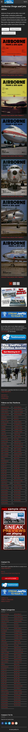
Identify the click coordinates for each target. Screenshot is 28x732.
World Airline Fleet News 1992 (5, 503)
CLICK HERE (4, 331)
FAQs (2, 396)
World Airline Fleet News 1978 (18, 490)
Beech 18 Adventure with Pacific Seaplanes (18, 417)
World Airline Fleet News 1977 (5, 490)
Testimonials (4, 398)
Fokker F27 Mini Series (5, 446)
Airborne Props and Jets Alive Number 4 (12, 196)
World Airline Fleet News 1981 (5, 495)
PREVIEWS (4, 395)
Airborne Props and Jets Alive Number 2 (12, 115)
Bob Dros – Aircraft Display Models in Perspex (18, 419)
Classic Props (17, 434)
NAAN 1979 (4, 468)
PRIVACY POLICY (5, 601)
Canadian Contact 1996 (18, 431)
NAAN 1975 (4, 463)
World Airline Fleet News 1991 (18, 500)
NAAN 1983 (4, 473)
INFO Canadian (4, 448)
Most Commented (8, 33)
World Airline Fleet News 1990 (5, 500)
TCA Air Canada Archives (5, 488)
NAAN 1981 (4, 470)
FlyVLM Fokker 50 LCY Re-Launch (18, 444)
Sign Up (18, 573)
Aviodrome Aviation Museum (4, 417)
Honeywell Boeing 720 (18, 446)
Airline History (4, 412)
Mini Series (16, 458)
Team (6, 396)
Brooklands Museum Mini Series (4, 424)
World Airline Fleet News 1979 (5, 493)
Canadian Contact (18, 426)
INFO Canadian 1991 (4, 454)
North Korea (4, 480)
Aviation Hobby (18, 414)
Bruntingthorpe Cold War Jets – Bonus (18, 424)
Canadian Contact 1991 (4, 431)
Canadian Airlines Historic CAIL (5, 427)
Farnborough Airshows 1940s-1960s (5, 441)
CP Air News (4, 436)
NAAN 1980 (17, 468)
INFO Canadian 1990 (17, 451)
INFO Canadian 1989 (4, 451)
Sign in (25, 1)
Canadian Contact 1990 (18, 429)
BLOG (2, 571)
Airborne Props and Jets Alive (5, 407)
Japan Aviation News (4, 456)
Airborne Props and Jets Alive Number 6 (12, 277)
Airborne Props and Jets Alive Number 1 (12, 75)
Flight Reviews (17, 441)
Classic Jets (3, 434)
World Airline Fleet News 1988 (5, 498)
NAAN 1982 (17, 470)
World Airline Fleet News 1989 (18, 498)
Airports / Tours (5, 414)
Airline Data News (18, 409)
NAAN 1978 (17, 466)
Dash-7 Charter (17, 436)
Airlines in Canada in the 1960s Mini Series (18, 412)
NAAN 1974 (17, 461)
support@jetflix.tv (6, 391)
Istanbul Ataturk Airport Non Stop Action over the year (18, 454)
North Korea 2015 (18, 480)
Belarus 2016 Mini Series (4, 419)
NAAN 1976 (17, 463)
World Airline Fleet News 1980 (18, 493)
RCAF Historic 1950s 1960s (17, 483)
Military (3, 458)
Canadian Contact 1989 (4, 429)
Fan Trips (16, 439)
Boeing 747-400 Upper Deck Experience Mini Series (5, 422)
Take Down (12, 573)
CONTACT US (4, 598)
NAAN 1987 (4, 478)
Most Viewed (15, 29)
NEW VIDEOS (17, 478)
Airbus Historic (17, 407)
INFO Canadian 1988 (17, 449)
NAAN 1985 (4, 475)
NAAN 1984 (17, 473)
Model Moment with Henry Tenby (4, 461)
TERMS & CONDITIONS (7, 599)
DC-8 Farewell (4, 439)
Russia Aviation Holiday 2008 (4, 485)
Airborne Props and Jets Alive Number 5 (12, 237)
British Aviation (17, 421)
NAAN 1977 (4, 466)
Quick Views (4, 483)
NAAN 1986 (17, 475)
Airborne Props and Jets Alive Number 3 (12, 156)
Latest (5, 29)
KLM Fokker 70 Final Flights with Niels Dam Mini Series (18, 456)
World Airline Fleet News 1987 (18, 495)
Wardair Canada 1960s (18, 488)
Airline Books (4, 409)
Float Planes (4, 443)
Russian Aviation (18, 485)
